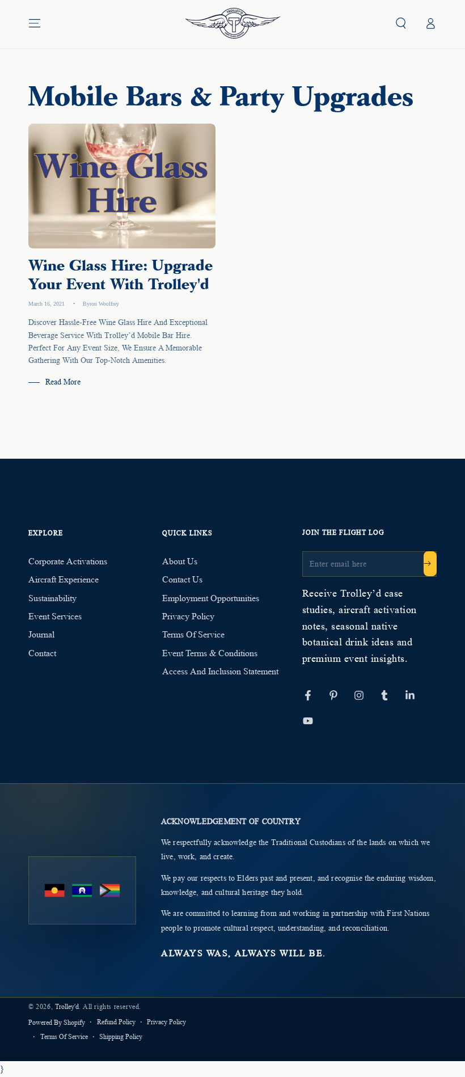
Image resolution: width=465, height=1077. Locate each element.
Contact (42, 653)
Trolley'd (67, 1006)
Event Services (55, 616)
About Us (179, 561)
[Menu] (34, 23)
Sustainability (52, 598)
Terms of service (64, 1036)
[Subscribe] (430, 563)
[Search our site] (401, 23)
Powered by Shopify (56, 1022)
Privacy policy (166, 1021)
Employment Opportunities (210, 598)
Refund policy (116, 1021)
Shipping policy (120, 1036)
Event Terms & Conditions (209, 653)
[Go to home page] (233, 23)
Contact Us (182, 579)
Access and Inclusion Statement (220, 671)
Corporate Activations (67, 561)
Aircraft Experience (63, 579)
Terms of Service (193, 634)
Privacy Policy (188, 616)
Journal (41, 634)
